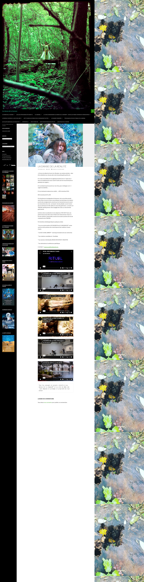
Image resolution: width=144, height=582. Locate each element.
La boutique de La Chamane (63, 121)
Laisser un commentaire (58, 169)
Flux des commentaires (6, 157)
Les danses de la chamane (9, 111)
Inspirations (25, 121)
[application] (8, 165)
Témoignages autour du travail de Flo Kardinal (74, 118)
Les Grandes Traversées (56, 118)
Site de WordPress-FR (6, 159)
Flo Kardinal (37, 114)
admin (48, 169)
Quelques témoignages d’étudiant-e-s (24, 114)
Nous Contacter (34, 121)
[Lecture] (4, 165)
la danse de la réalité (6, 131)
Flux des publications (6, 156)
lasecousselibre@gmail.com (51, 247)
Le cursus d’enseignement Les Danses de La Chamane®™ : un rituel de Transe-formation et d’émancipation (66, 114)
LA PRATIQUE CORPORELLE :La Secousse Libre (11, 118)
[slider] (13, 165)
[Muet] (11, 165)
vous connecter (48, 402)
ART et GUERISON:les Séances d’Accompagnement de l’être (36, 118)
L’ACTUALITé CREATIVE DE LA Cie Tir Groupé (10, 121)
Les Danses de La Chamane (7, 114)
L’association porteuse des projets (47, 121)
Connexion (4, 154)
